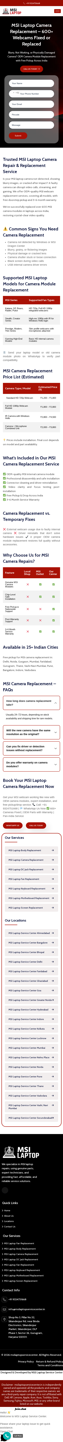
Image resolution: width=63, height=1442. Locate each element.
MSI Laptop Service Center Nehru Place (28, 1057)
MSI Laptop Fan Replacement (23, 879)
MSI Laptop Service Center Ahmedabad (29, 933)
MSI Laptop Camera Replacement (25, 860)
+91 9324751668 (18, 1299)
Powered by (7, 1408)
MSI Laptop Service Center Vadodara (27, 1095)
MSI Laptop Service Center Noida (25, 1067)
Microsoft (28, 1400)
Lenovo (18, 1397)
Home (7, 1210)
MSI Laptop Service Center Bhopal (26, 952)
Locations (9, 1221)
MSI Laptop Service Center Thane (26, 1086)
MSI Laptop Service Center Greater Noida (30, 1000)
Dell (7, 1397)
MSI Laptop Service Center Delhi (25, 961)
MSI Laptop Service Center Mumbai (26, 1048)
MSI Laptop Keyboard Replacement (26, 888)
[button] (31, 1436)
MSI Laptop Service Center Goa (24, 990)
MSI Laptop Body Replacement (24, 850)
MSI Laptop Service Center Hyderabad (28, 1009)
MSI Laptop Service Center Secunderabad (30, 1117)
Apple (26, 1397)
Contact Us (9, 1226)
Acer (32, 1397)
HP (11, 1397)
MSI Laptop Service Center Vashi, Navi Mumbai (28, 1107)
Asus (39, 1397)
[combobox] (14, 93)
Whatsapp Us (12, 825)
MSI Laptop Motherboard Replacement (28, 898)
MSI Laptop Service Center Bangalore (27, 942)
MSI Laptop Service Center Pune (25, 1076)
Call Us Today (36, 825)
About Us (9, 1215)
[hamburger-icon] (57, 11)
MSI (36, 1400)
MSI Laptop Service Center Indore (26, 1019)
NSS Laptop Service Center (47, 1372)
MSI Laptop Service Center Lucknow (27, 1038)
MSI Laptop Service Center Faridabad (27, 971)
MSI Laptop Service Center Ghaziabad (28, 981)
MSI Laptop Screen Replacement (25, 907)
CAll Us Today (30, 69)
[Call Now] (7, 1436)
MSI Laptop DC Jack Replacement (25, 869)
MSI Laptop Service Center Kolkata (26, 1028)
